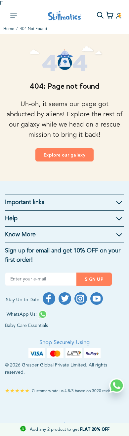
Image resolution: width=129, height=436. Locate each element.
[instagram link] (80, 298)
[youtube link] (96, 298)
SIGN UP (94, 279)
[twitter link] (65, 298)
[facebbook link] (49, 298)
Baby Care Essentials (26, 325)
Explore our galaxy (65, 155)
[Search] (100, 16)
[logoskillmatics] (64, 15)
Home (8, 29)
